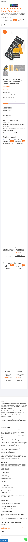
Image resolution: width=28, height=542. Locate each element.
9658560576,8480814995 (7, 487)
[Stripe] (2, 469)
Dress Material (11, 94)
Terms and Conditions (5, 476)
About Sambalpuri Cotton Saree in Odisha (11, 503)
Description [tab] (5, 102)
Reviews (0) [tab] (13, 102)
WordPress (17, 539)
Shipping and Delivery (5, 479)
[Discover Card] (23, 465)
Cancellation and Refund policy (7, 478)
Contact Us (3, 481)
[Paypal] (15, 465)
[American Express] (2, 465)
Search (15, 20)
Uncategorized (3, 1)
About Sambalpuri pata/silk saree (9, 508)
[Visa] (11, 465)
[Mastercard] (6, 465)
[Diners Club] (19, 465)
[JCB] (6, 469)
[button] (23, 33)
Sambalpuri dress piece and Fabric (9, 506)
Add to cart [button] (8, 256)
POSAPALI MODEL (9, 97)
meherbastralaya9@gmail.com (9, 490)
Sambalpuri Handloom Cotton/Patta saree (11, 9)
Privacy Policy (4, 475)
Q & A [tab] (20, 102)
